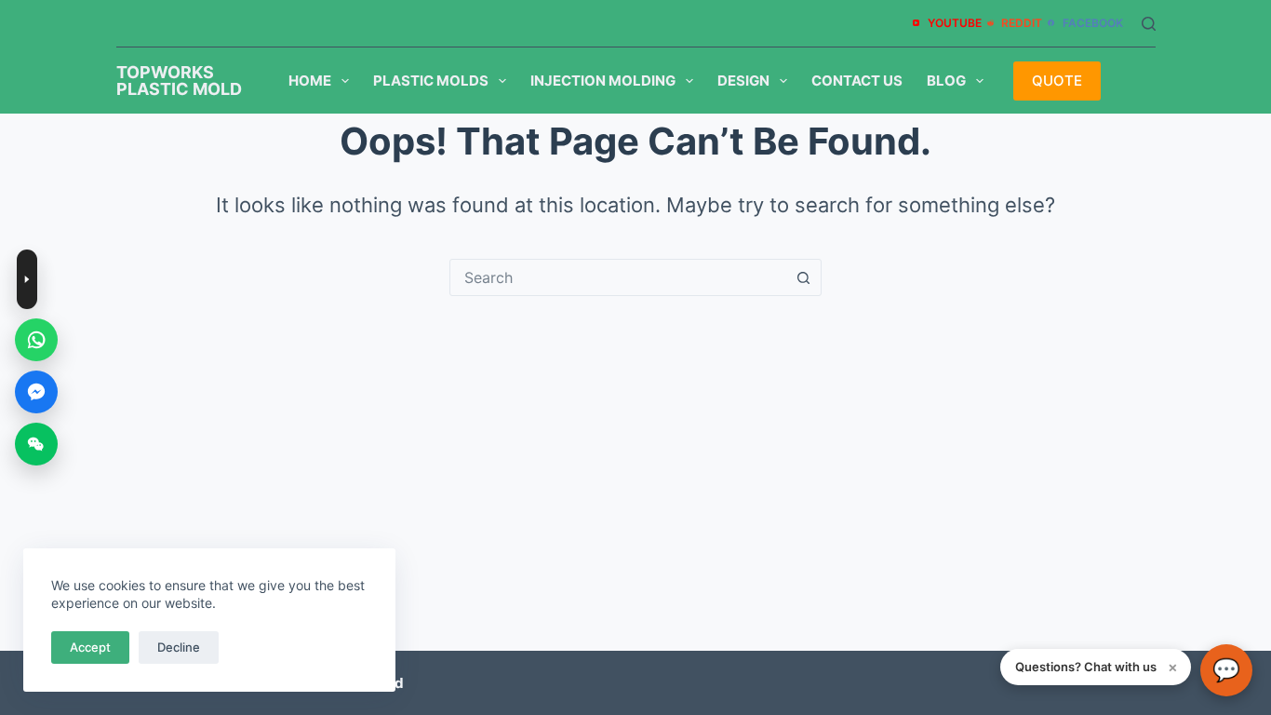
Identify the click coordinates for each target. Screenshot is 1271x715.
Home (309, 80)
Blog (946, 80)
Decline (178, 647)
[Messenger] (36, 392)
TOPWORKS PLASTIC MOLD (179, 80)
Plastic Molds (430, 80)
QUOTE (1057, 80)
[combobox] (617, 277)
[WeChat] (36, 444)
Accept (90, 647)
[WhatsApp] (36, 339)
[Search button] (803, 277)
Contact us (857, 80)
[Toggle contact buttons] (27, 279)
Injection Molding (603, 80)
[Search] (1149, 24)
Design (743, 80)
